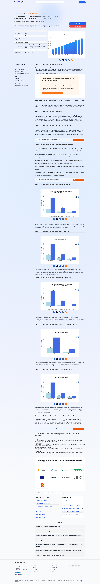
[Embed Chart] (72, 60)
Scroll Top (81, 581)
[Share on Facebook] (66, 60)
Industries (35, 565)
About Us (35, 569)
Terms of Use (54, 567)
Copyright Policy (54, 569)
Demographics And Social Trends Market (71, 514)
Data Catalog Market (40, 514)
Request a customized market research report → (52, 92)
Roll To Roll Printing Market (42, 500)
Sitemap (52, 571)
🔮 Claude (61, 492)
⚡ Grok (57, 492)
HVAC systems (60, 115)
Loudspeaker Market (40, 517)
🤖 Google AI (52, 492)
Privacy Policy (54, 565)
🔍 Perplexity (46, 492)
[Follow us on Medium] (79, 566)
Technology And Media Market (69, 500)
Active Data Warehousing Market (43, 503)
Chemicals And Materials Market (69, 517)
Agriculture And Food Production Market (71, 508)
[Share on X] (63, 60)
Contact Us (35, 571)
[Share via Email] (69, 60)
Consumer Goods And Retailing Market (70, 502)
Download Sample (77, 26)
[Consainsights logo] (23, 562)
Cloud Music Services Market (42, 509)
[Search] (77, 2)
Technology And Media (24, 13)
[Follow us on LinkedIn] (76, 566)
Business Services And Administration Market (72, 511)
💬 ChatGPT (40, 492)
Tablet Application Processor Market (44, 506)
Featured (35, 567)
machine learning (38, 420)
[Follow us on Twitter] (73, 566)
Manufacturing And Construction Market (71, 505)
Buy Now (78, 23)
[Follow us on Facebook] (70, 566)
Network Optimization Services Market (44, 511)
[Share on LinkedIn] (60, 60)
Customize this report (78, 139)
